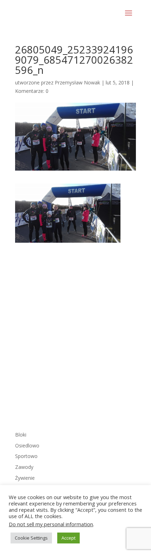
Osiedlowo (27, 445)
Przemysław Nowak (77, 82)
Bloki (20, 434)
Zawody (24, 467)
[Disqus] (75, 331)
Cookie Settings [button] (31, 538)
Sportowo (26, 456)
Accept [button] (68, 538)
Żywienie (25, 478)
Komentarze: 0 (31, 91)
